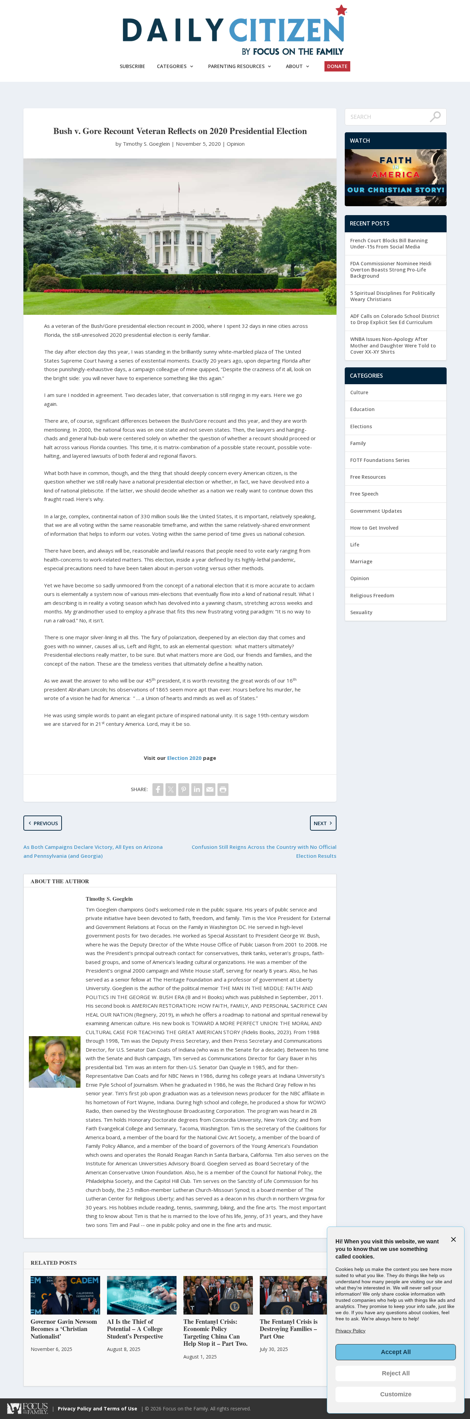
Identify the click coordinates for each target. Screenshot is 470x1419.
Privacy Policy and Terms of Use (97, 1408)
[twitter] (171, 789)
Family (358, 443)
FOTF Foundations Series (379, 460)
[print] (222, 789)
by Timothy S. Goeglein (143, 143)
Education (362, 409)
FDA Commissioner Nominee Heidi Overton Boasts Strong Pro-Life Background (390, 269)
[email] (209, 789)
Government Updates (376, 511)
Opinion (236, 143)
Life (354, 544)
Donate (337, 66)
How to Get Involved (374, 527)
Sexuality (361, 612)
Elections (361, 426)
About (294, 66)
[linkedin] (196, 789)
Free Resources (368, 477)
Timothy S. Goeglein (109, 898)
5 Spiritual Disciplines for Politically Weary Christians (392, 296)
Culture (359, 392)
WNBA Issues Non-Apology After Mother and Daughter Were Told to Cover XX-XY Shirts (393, 345)
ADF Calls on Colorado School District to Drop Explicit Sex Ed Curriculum (394, 319)
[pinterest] (183, 789)
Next (320, 823)
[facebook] (157, 789)
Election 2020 (184, 757)
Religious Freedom (372, 595)
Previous (46, 823)
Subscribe (132, 66)
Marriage (361, 561)
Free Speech (364, 493)
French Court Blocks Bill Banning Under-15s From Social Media (389, 243)
